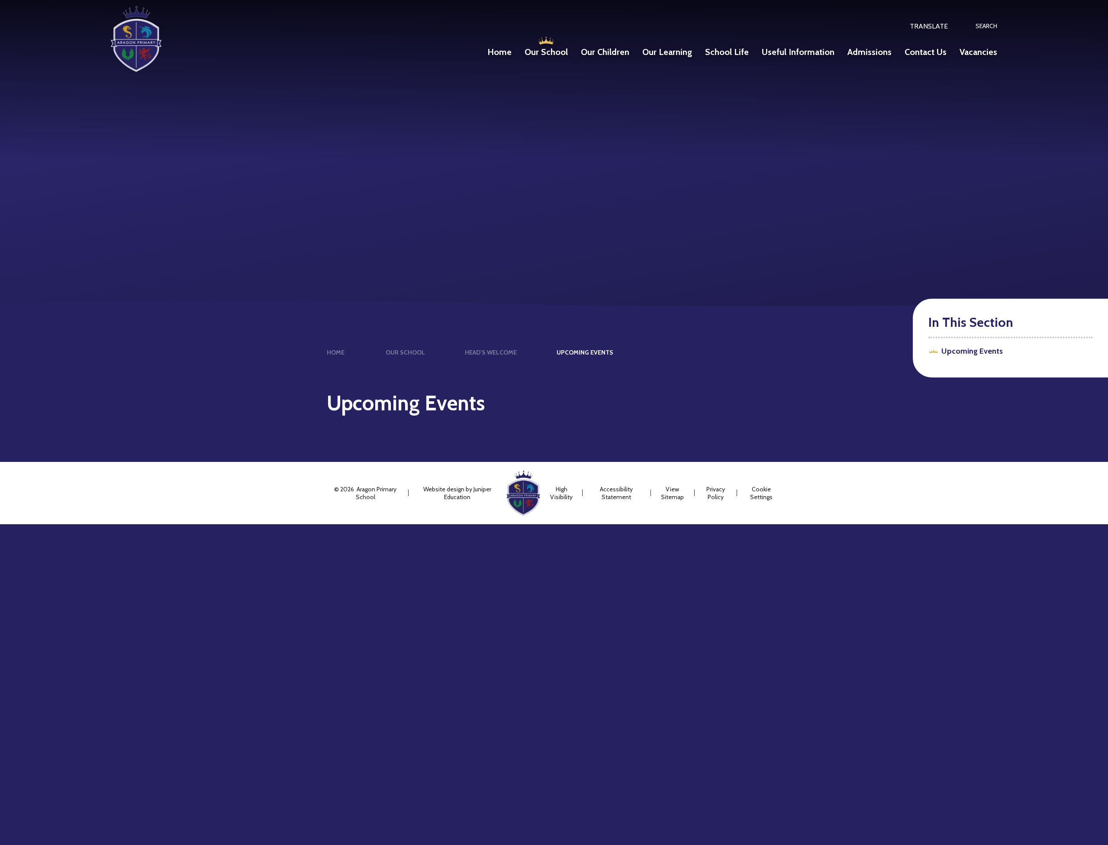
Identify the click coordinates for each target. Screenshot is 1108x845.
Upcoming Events (585, 352)
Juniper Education (467, 493)
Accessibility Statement (616, 493)
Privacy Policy (715, 493)
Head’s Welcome (491, 352)
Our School (405, 352)
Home (336, 352)
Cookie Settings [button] (761, 493)
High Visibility (561, 493)
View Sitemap (672, 493)
